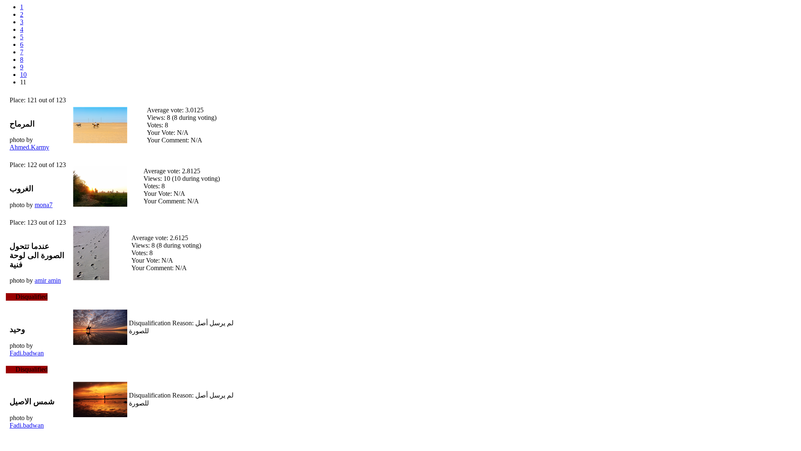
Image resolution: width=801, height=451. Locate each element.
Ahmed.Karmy (29, 147)
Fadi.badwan (27, 353)
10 (23, 74)
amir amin (48, 280)
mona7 (44, 204)
